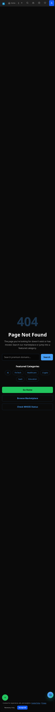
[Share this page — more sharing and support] (5, 697)
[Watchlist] (45, 3)
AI (8, 372)
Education (32, 379)
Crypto (45, 372)
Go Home (27, 389)
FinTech (18, 372)
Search (46, 357)
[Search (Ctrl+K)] (27, 3)
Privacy (43, 703)
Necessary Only (9, 708)
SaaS (20, 379)
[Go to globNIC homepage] (3, 4)
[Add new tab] (22, 3)
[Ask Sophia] (33, 3)
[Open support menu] (50, 695)
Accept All (22, 708)
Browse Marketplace (27, 398)
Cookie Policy (35, 703)
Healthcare (31, 372)
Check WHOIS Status (27, 406)
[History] (39, 3)
